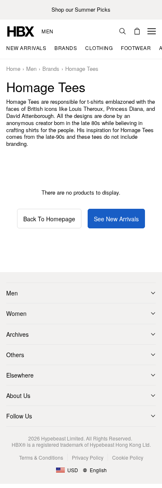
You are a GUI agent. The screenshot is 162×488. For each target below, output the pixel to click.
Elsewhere (20, 375)
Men (48, 31)
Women (16, 313)
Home (13, 69)
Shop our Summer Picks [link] (81, 9)
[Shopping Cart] (137, 31)
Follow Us (19, 416)
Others (15, 354)
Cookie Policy (127, 457)
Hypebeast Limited (62, 438)
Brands (50, 69)
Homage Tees (81, 69)
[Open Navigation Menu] (151, 31)
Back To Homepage (49, 219)
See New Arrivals (116, 219)
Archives (17, 334)
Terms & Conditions (41, 457)
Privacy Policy (87, 457)
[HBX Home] (20, 31)
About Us (18, 395)
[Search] (122, 31)
